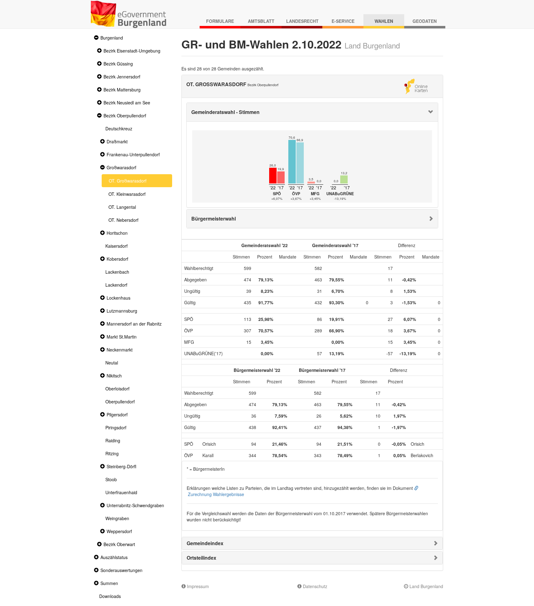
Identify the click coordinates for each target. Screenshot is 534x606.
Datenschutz (314, 586)
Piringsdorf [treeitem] (115, 427)
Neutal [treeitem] (111, 363)
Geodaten (425, 21)
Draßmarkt (117, 141)
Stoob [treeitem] (111, 479)
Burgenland (111, 38)
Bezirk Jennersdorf (122, 77)
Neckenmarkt (120, 350)
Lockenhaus (118, 298)
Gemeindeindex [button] (205, 543)
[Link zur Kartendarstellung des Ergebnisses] (416, 85)
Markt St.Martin (122, 337)
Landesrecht (302, 21)
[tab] (312, 112)
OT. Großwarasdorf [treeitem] (127, 181)
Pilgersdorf (117, 414)
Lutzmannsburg (122, 311)
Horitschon (117, 233)
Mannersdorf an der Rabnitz (134, 324)
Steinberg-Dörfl (121, 466)
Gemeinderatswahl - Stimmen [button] (225, 112)
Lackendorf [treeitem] (116, 285)
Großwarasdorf (121, 167)
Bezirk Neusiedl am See (127, 102)
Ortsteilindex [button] (201, 557)
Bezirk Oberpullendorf (125, 115)
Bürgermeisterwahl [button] (213, 218)
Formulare (220, 21)
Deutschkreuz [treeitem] (118, 128)
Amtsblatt (261, 21)
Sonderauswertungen (121, 570)
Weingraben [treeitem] (117, 518)
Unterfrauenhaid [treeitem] (121, 492)
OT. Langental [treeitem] (122, 207)
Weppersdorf (119, 531)
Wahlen (384, 21)
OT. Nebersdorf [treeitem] (123, 220)
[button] (95, 38)
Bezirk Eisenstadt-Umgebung (132, 51)
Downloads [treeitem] (110, 596)
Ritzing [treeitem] (112, 453)
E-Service (343, 21)
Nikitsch (114, 375)
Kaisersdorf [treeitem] (116, 246)
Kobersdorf (117, 259)
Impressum (197, 586)
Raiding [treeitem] (112, 440)
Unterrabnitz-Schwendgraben (135, 505)
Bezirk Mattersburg (122, 89)
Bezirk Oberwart (119, 544)
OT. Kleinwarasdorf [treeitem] (127, 194)
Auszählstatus (114, 557)
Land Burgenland (425, 586)
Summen (109, 583)
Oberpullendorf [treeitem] (120, 401)
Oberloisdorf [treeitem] (117, 388)
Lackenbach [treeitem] (117, 272)
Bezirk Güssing (118, 64)
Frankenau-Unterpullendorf (133, 154)
